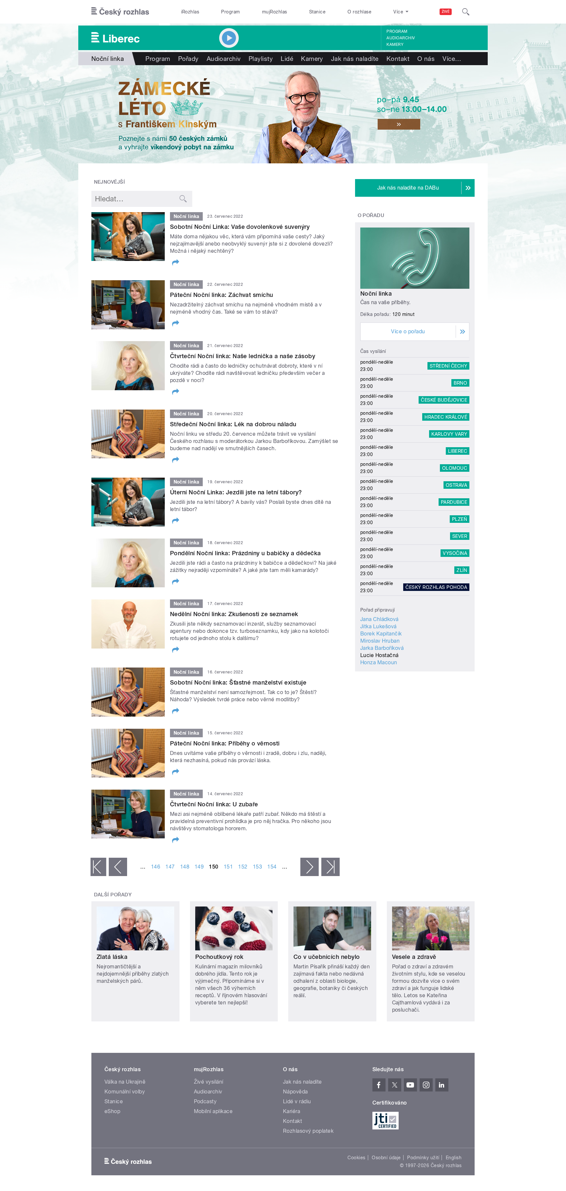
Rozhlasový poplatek (308, 1131)
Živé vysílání (208, 1082)
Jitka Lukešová (378, 626)
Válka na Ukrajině (124, 1082)
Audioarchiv (401, 38)
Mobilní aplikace (213, 1111)
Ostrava (456, 484)
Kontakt (398, 58)
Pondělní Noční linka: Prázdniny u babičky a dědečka (245, 553)
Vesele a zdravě (414, 956)
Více (452, 58)
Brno (460, 382)
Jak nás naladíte (355, 58)
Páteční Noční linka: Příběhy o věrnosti (225, 743)
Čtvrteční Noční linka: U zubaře (214, 804)
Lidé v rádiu (297, 1101)
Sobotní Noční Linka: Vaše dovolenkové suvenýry (240, 226)
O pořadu (371, 215)
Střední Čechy (448, 365)
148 (184, 867)
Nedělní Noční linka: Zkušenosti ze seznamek (234, 614)
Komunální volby (124, 1092)
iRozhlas (190, 11)
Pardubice (454, 501)
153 (257, 867)
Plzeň (459, 519)
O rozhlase (359, 11)
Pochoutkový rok (219, 956)
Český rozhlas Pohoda (436, 587)
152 (242, 867)
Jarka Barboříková (382, 648)
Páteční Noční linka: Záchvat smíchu (221, 294)
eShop (112, 1111)
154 (271, 867)
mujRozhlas (274, 11)
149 (199, 867)
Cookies (356, 1157)
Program (230, 11)
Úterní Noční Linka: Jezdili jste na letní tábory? (236, 492)
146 (155, 867)
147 (170, 867)
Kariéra (291, 1111)
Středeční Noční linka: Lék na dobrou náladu (233, 424)
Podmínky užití (423, 1157)
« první (98, 867)
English (454, 1157)
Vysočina (455, 553)
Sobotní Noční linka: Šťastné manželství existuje (238, 682)
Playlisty (261, 58)
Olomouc (454, 467)
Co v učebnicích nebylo (326, 956)
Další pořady (113, 895)
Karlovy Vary (449, 433)
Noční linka (376, 293)
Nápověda (295, 1092)
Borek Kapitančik (381, 634)
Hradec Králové (445, 416)
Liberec (457, 450)
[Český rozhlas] (120, 12)
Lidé (287, 58)
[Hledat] (466, 12)
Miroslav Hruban (380, 641)
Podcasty (205, 1101)
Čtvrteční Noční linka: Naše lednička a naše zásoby (242, 356)
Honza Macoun (378, 662)
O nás (426, 58)
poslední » (330, 867)
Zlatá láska (112, 956)
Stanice (317, 11)
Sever (459, 536)
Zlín (462, 570)
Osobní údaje (386, 1157)
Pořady (188, 58)
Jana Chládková (379, 619)
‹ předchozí (118, 867)
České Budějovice (444, 399)
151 (228, 867)
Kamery (395, 44)
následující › (309, 867)
